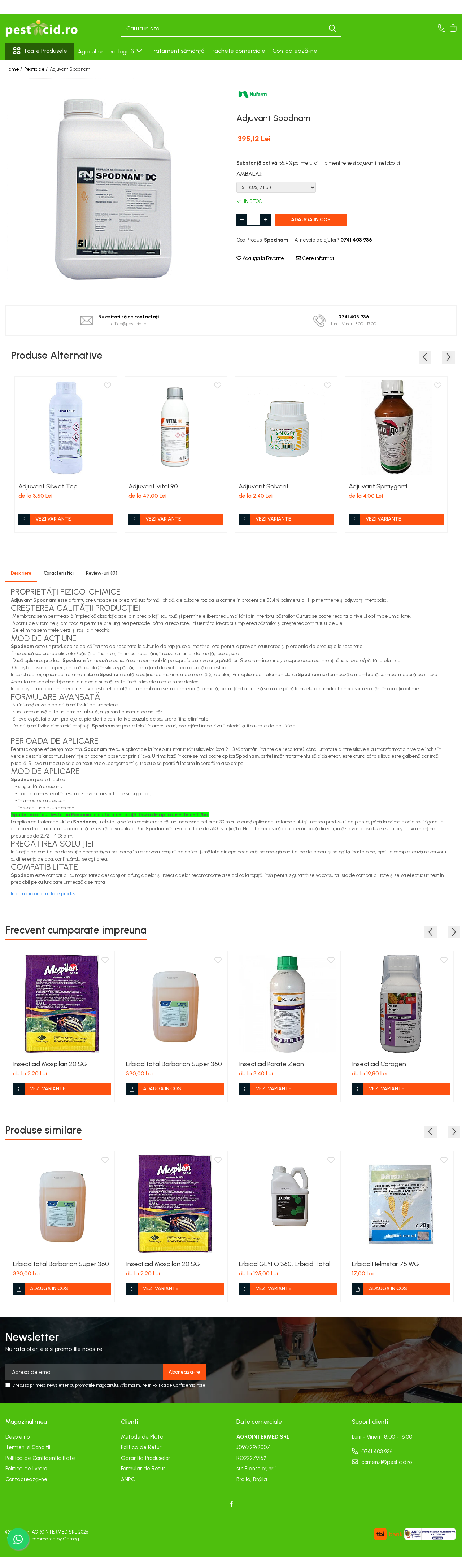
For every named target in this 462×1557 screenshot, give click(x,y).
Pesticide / (36, 69)
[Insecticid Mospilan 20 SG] (62, 1004)
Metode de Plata (142, 1437)
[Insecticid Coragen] (401, 1004)
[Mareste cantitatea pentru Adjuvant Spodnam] (265, 220)
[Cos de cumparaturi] (453, 28)
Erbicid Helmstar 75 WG (385, 1264)
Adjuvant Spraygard (378, 486)
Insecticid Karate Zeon (271, 1064)
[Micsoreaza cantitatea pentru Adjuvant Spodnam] (241, 220)
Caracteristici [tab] (59, 573)
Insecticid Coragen (379, 1064)
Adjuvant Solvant (264, 486)
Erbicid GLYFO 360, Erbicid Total (284, 1264)
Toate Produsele (45, 50)
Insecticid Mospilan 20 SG (50, 1064)
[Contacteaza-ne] (441, 28)
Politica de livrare (26, 1468)
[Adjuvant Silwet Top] (65, 427)
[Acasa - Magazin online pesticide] (41, 28)
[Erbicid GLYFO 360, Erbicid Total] (288, 1204)
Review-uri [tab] (101, 573)
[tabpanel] (115, 186)
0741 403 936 (376, 1451)
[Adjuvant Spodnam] (115, 186)
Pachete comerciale (238, 50)
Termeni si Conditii (27, 1447)
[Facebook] (231, 1504)
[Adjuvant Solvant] (286, 427)
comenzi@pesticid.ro (386, 1462)
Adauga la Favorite (262, 258)
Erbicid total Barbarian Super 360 (174, 1064)
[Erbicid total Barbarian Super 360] (175, 1004)
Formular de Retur (143, 1468)
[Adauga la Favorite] (107, 386)
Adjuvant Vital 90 (153, 486)
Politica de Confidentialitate (178, 1385)
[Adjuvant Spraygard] (396, 427)
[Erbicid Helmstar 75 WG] (401, 1204)
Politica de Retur (141, 1447)
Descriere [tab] (21, 573)
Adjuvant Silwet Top (48, 486)
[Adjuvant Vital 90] (175, 427)
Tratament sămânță (177, 50)
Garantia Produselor (145, 1458)
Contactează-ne (295, 50)
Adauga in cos (311, 220)
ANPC (128, 1479)
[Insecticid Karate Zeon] (288, 1004)
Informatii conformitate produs (43, 893)
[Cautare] (332, 29)
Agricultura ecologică (106, 51)
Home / (14, 69)
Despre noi (18, 1437)
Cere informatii (318, 258)
